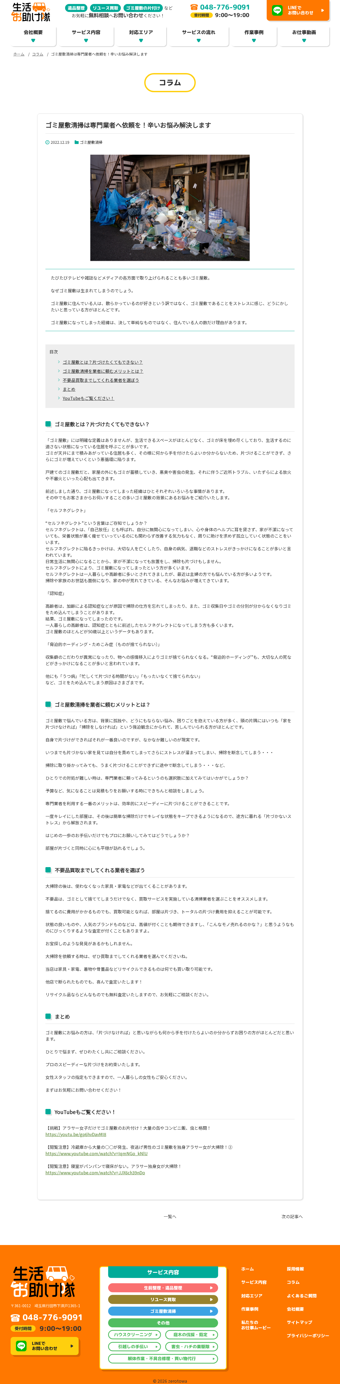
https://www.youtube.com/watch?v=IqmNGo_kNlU (96, 1153)
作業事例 (254, 32)
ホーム (18, 54)
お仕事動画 (304, 32)
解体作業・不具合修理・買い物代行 (162, 1358)
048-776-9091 (53, 1317)
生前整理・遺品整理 (163, 1288)
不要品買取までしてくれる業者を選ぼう (101, 380)
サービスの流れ (198, 32)
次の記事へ (292, 1216)
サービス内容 (86, 32)
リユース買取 (163, 1299)
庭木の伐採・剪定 (190, 1334)
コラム (37, 54)
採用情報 (295, 1269)
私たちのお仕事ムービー (256, 1325)
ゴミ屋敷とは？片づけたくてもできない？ (103, 362)
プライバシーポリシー (308, 1336)
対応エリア (141, 32)
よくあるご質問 (302, 1296)
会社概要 (33, 32)
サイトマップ (299, 1322)
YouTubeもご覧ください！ (88, 398)
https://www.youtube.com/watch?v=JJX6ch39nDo (95, 1172)
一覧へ (170, 1216)
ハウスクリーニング (133, 1334)
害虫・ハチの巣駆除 (190, 1346)
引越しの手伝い (133, 1346)
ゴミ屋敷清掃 (91, 142)
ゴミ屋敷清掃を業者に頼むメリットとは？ (103, 371)
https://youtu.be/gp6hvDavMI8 (75, 1134)
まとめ (69, 389)
